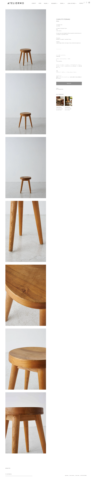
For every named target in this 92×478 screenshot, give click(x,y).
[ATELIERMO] (16, 3)
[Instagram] (89, 2)
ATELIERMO (84, 475)
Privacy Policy (77, 475)
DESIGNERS (53, 3)
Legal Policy (66, 475)
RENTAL (62, 3)
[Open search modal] (84, 2)
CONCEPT (34, 3)
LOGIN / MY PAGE (71, 3)
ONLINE (45, 3)
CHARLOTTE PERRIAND (63, 19)
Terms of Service (71, 475)
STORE (40, 3)
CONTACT (81, 3)
